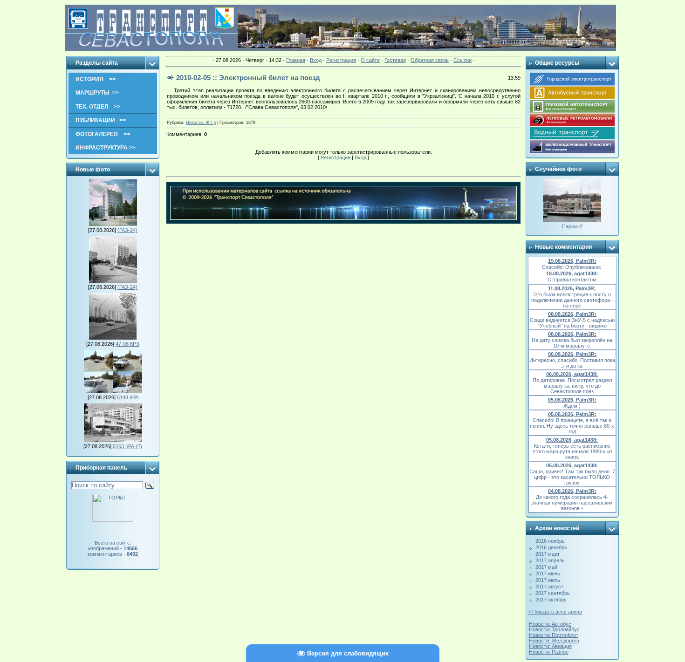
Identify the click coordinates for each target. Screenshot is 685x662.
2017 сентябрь (552, 593)
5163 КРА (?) (127, 446)
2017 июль (547, 580)
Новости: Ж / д (201, 122)
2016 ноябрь (550, 541)
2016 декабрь (551, 547)
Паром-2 (572, 226)
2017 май (546, 567)
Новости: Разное (549, 652)
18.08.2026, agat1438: (572, 273)
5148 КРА (127, 397)
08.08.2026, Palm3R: (572, 314)
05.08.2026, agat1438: (572, 440)
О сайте (370, 60)
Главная (295, 60)
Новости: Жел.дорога (554, 640)
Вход (316, 60)
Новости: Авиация (550, 646)
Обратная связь (430, 60)
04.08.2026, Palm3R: (572, 491)
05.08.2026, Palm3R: (572, 400)
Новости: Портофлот (553, 635)
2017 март (547, 554)
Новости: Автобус (550, 624)
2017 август (549, 586)
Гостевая (395, 60)
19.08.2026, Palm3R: (572, 261)
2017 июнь (547, 573)
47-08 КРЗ (127, 344)
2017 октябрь (551, 599)
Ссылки (462, 60)
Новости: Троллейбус (554, 629)
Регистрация (341, 60)
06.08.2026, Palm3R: (572, 354)
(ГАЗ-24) (127, 230)
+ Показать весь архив (555, 611)
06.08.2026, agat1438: (572, 374)
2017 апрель (550, 560)
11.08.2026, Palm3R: (572, 288)
